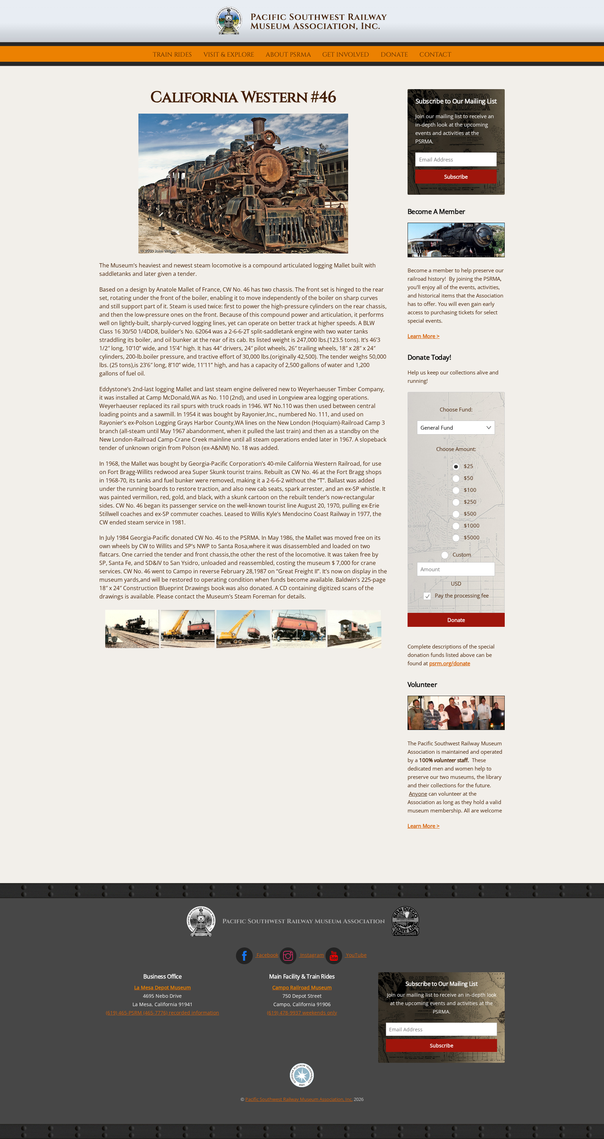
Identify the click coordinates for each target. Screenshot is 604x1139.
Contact (435, 54)
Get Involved (345, 54)
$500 (470, 513)
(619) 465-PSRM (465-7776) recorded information (162, 1012)
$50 (468, 477)
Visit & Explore (228, 54)
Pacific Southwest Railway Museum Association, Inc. (299, 1099)
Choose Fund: (456, 409)
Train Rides (172, 54)
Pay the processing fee (461, 595)
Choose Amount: (456, 448)
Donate (394, 54)
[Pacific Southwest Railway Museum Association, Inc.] (302, 33)
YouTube (356, 955)
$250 (470, 501)
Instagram (311, 955)
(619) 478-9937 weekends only (302, 1012)
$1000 (472, 525)
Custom (462, 554)
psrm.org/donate (449, 663)
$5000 (472, 537)
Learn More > (424, 335)
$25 (468, 466)
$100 (470, 489)
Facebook (266, 955)
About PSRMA (288, 54)
